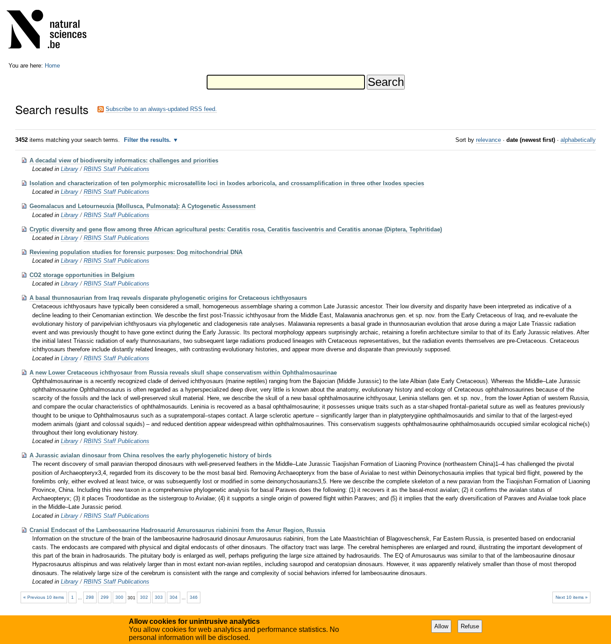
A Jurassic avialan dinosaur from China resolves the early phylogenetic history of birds (151, 455)
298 (90, 597)
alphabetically (578, 139)
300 (119, 597)
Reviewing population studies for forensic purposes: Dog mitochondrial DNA (136, 252)
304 (174, 597)
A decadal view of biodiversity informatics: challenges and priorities (124, 160)
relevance (488, 139)
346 (194, 597)
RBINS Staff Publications (116, 169)
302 (144, 597)
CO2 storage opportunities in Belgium (82, 275)
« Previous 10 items (43, 597)
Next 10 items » (572, 597)
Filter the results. (148, 139)
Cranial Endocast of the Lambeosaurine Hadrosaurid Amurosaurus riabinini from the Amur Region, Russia (177, 530)
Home (52, 65)
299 (105, 597)
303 (159, 597)
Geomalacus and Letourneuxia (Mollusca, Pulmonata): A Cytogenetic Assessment (142, 206)
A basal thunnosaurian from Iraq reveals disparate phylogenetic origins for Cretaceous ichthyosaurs (168, 297)
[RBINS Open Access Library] (52, 31)
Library (69, 169)
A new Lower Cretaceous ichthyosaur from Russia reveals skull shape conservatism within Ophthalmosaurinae (183, 372)
